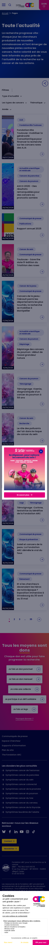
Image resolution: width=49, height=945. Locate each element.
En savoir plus (23, 495)
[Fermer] (41, 451)
